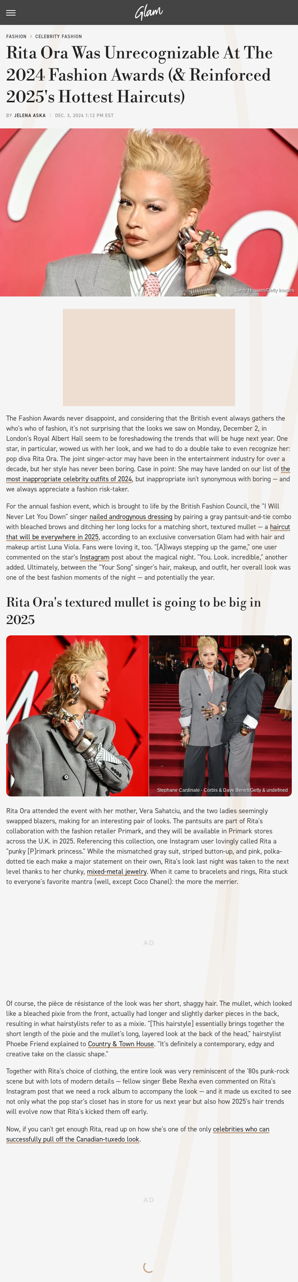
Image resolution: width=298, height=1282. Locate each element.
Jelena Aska (30, 115)
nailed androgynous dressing (131, 516)
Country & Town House (121, 1044)
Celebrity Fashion (58, 36)
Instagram (94, 557)
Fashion (16, 36)
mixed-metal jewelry (117, 871)
